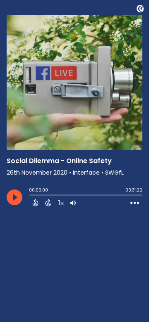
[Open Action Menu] (134, 203)
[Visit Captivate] (140, 10)
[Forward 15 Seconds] (48, 203)
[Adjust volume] (73, 203)
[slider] (31, 196)
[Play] (14, 197)
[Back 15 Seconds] (35, 203)
